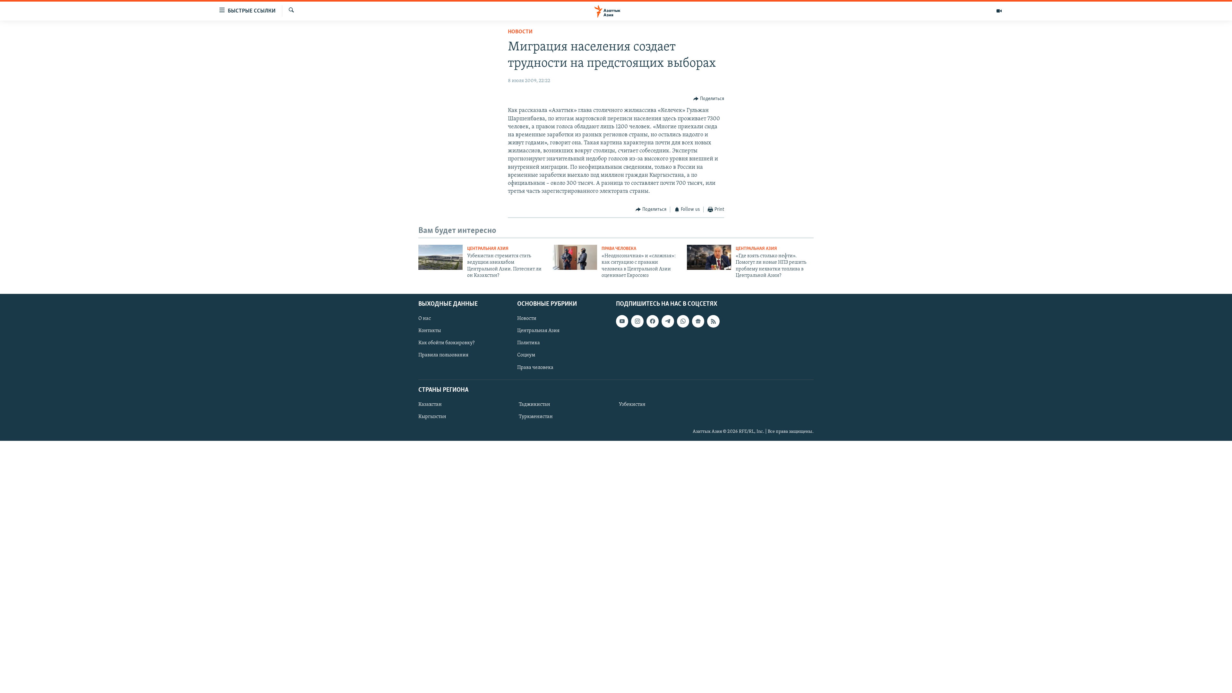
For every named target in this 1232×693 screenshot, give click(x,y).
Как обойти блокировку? (446, 343)
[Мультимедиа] (999, 10)
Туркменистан (536, 416)
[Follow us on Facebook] (652, 321)
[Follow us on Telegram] (668, 321)
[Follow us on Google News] (698, 321)
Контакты (429, 330)
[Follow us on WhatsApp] (683, 321)
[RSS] (713, 321)
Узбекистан (632, 404)
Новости (520, 32)
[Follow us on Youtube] (622, 321)
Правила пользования (443, 355)
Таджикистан (534, 404)
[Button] (708, 99)
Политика (528, 343)
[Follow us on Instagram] (637, 321)
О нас (424, 318)
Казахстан (430, 404)
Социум (526, 355)
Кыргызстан (432, 416)
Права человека (619, 248)
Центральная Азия (488, 248)
